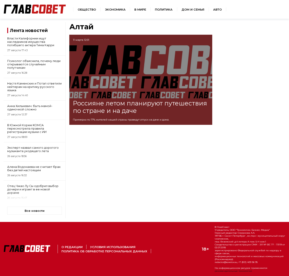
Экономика (115, 9)
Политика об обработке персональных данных (104, 251)
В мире (140, 9)
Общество (87, 9)
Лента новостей (29, 30)
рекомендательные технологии (233, 270)
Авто (217, 9)
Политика (163, 9)
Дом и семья (193, 9)
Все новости (34, 210)
